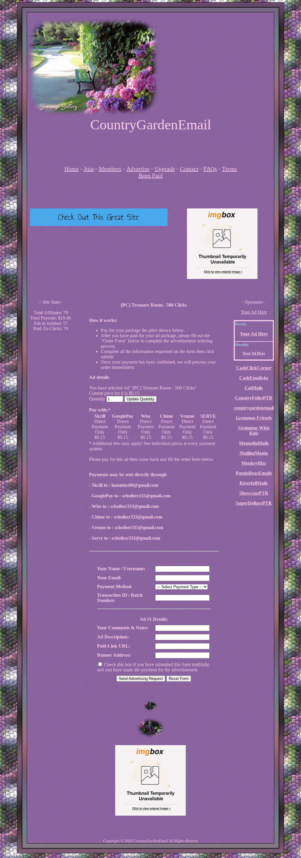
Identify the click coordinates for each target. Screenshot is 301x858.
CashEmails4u (253, 377)
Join (89, 168)
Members (110, 168)
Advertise (138, 168)
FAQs (210, 168)
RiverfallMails (254, 483)
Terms (229, 168)
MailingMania (254, 453)
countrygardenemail (254, 407)
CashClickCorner (254, 367)
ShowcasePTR (253, 493)
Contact (189, 168)
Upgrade (165, 168)
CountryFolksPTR (253, 397)
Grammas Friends (254, 417)
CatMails (254, 387)
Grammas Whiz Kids (254, 430)
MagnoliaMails (254, 443)
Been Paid (150, 175)
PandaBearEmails (254, 473)
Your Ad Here (254, 312)
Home (71, 168)
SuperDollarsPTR (254, 503)
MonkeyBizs (253, 463)
